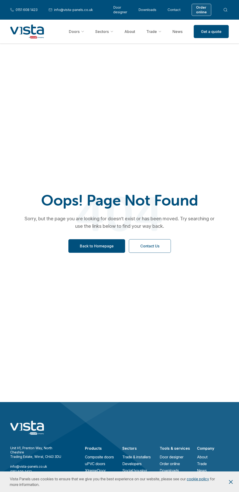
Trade (151, 31)
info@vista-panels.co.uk (71, 9)
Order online (201, 9)
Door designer (120, 9)
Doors (74, 31)
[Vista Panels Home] (27, 31)
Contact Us (149, 246)
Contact (174, 9)
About (129, 31)
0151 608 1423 (24, 9)
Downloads (147, 9)
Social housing (134, 470)
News (177, 31)
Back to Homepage (97, 246)
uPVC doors (95, 463)
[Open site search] (225, 10)
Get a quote (211, 31)
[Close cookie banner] (230, 482)
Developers (132, 463)
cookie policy (198, 479)
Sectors (102, 31)
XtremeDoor (95, 470)
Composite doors (99, 457)
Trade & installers (136, 457)
